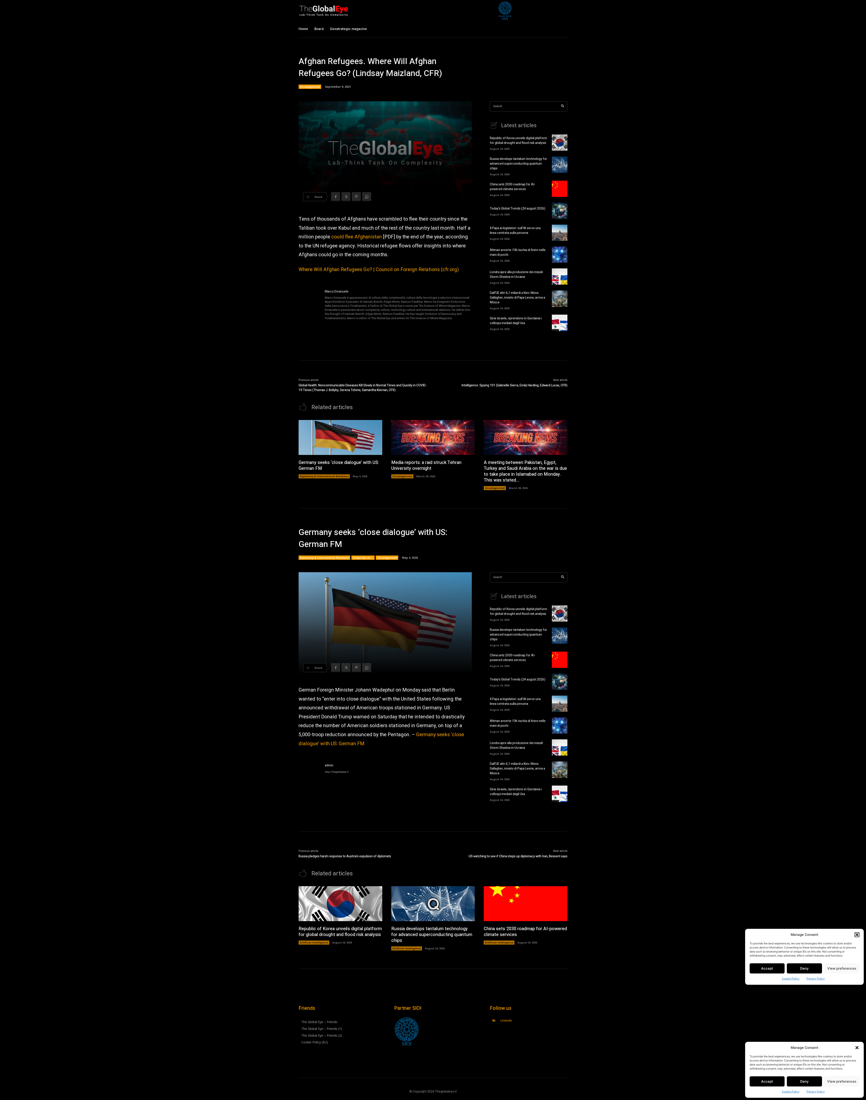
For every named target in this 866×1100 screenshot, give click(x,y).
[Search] (562, 106)
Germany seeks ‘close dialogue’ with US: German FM (339, 465)
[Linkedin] (494, 1020)
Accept (767, 1081)
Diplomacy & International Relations (324, 476)
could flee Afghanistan (356, 236)
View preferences (841, 1081)
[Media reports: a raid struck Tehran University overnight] (433, 437)
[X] (345, 196)
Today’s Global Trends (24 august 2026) (517, 208)
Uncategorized (310, 86)
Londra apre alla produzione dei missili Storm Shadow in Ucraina (516, 274)
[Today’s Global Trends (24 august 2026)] (559, 211)
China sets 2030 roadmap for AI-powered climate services (512, 186)
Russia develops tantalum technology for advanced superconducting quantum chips (518, 164)
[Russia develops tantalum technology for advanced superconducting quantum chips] (559, 165)
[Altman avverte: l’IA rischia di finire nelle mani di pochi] (559, 255)
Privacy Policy (815, 1091)
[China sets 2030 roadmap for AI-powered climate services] (559, 189)
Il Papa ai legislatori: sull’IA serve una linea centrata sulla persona (515, 230)
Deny (804, 1081)
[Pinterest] (356, 196)
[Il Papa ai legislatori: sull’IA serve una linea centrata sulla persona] (559, 233)
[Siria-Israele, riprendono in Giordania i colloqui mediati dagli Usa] (559, 323)
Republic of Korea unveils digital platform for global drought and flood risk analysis (518, 140)
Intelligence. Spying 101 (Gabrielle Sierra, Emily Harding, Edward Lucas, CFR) (514, 385)
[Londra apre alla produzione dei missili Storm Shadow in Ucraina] (559, 276)
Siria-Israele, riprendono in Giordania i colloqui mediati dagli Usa (516, 320)
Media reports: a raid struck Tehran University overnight (426, 465)
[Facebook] (335, 196)
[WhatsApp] (366, 196)
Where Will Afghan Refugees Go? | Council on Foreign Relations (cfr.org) (379, 269)
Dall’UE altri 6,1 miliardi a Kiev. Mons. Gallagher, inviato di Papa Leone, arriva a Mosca (517, 298)
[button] (857, 1047)
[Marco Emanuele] (309, 305)
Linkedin (506, 1020)
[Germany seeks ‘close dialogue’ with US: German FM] (340, 437)
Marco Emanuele (336, 291)
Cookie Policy (790, 1091)
